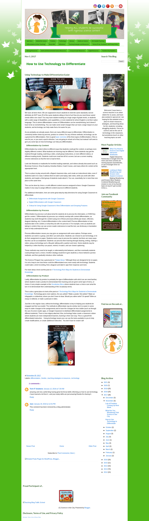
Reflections (62, 44)
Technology (62, 41)
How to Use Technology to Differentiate (111, 421)
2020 (106, 385)
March (108, 449)
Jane (31, 404)
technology (75, 378)
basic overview (61, 137)
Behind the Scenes (41, 41)
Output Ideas (60, 260)
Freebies (52, 41)
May (107, 443)
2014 (106, 466)
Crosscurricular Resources (77, 51)
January (109, 456)
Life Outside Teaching (98, 41)
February (109, 452)
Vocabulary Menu (57, 284)
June (108, 440)
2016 (106, 460)
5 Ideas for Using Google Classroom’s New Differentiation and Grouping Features (58, 205)
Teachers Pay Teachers (108, 51)
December (110, 398)
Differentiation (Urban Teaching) (36, 44)
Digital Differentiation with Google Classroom (45, 202)
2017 (106, 395)
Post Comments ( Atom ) (66, 453)
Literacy (72, 41)
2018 (106, 392)
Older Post (92, 446)
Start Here (29, 41)
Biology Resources (32, 51)
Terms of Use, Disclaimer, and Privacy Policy (105, 44)
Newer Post (30, 446)
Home (62, 446)
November (110, 401)
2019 (106, 388)
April (107, 446)
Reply (32, 397)
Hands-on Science (83, 41)
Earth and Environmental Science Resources (53, 51)
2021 (106, 382)
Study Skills (52, 44)
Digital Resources (93, 51)
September (110, 430)
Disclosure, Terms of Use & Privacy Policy (32, 517)
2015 (106, 463)
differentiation (36, 378)
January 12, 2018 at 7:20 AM (54, 389)
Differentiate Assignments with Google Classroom (46, 199)
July (107, 437)
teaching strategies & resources (59, 378)
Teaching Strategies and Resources (79, 44)
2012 (106, 472)
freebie (44, 378)
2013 (106, 469)
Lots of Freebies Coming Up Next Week (112, 405)
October (109, 427)
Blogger (87, 508)
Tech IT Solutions (36, 389)
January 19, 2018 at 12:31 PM (44, 404)
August (108, 433)
